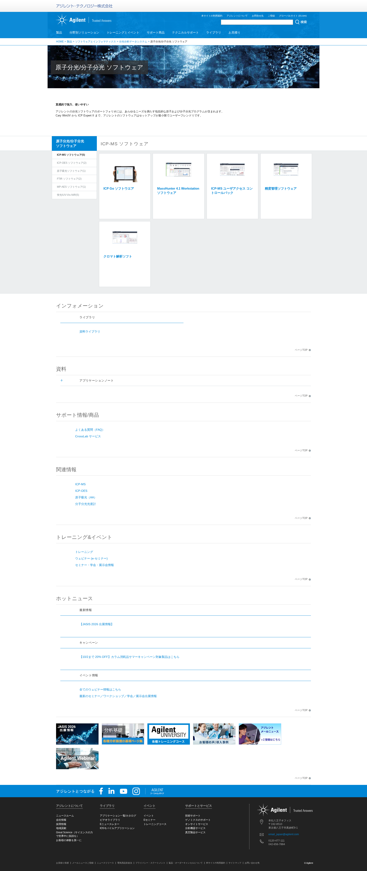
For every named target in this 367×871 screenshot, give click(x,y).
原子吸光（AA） (86, 497)
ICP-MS (80, 484)
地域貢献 (61, 828)
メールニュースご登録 (82, 863)
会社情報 (61, 819)
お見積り (234, 32)
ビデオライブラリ (110, 819)
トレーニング (84, 552)
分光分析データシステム (133, 41)
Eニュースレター (109, 824)
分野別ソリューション (84, 32)
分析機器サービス (195, 828)
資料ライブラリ (89, 331)
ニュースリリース (105, 863)
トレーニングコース (155, 824)
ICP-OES (81, 490)
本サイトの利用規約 (211, 15)
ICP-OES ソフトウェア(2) (71, 162)
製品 (59, 32)
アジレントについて (237, 15)
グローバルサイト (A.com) (293, 15)
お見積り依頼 (62, 863)
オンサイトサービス (196, 824)
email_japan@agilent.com (283, 834)
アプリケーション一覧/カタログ (118, 815)
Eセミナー (149, 819)
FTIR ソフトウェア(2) (69, 178)
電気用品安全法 (124, 863)
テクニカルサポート (185, 32)
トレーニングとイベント (123, 32)
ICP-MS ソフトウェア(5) (71, 154)
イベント (149, 815)
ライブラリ (213, 32)
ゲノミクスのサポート (198, 819)
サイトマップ (235, 863)
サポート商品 (156, 32)
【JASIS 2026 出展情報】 (96, 624)
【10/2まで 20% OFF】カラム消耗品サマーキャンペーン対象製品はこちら (129, 656)
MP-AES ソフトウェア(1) (71, 186)
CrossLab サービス (88, 436)
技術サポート (192, 815)
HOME (60, 41)
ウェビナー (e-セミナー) (91, 558)
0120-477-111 (276, 840)
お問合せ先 (258, 15)
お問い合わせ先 (252, 863)
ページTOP (301, 349)
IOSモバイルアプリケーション (117, 828)
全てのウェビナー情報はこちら (100, 689)
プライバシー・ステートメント (150, 863)
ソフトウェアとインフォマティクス (95, 41)
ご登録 (271, 15)
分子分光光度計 (85, 504)
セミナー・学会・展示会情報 (94, 565)
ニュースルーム (65, 815)
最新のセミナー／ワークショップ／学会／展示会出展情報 (118, 696)
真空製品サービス (195, 832)
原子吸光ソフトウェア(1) (71, 170)
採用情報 (61, 824)
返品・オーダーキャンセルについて (186, 863)
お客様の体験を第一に (69, 840)
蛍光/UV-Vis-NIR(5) (68, 194)
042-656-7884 (276, 844)
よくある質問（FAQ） (90, 429)
